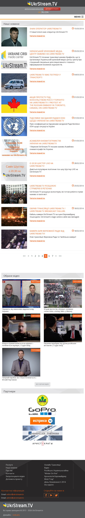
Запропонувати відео (15, 476)
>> (60, 255)
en (47, 12)
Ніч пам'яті (49, 485)
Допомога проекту (14, 479)
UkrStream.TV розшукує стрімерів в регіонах (43, 187)
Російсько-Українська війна (56, 470)
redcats (16, 515)
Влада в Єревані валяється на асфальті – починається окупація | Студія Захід (18, 344)
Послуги (9, 465)
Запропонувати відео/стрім (34, 9)
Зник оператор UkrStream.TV (46, 28)
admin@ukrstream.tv (15, 498)
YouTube (51, 494)
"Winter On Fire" (51, 473)
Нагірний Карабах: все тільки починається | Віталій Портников (19, 379)
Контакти (10, 473)
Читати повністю (37, 36)
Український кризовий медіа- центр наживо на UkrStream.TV (47, 52)
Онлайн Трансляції (52, 465)
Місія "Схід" (49, 479)
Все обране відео (42, 384)
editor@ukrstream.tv (15, 494)
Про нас (9, 470)
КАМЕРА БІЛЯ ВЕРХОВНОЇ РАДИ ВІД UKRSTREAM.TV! (47, 232)
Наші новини (11, 468)
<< (24, 255)
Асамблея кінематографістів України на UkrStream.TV (45, 142)
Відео (46, 468)
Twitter (56, 494)
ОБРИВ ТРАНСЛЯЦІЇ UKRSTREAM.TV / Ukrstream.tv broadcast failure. (47, 209)
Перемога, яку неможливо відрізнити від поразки (18, 310)
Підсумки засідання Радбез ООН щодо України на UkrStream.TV (47, 119)
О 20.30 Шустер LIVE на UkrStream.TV (41, 164)
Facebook (46, 494)
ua (39, 12)
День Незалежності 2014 (55, 482)
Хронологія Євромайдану (55, 476)
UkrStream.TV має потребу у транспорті (45, 76)
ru (43, 12)
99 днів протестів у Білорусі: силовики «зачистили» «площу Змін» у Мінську (58, 310)
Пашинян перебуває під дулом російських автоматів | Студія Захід (60, 344)
